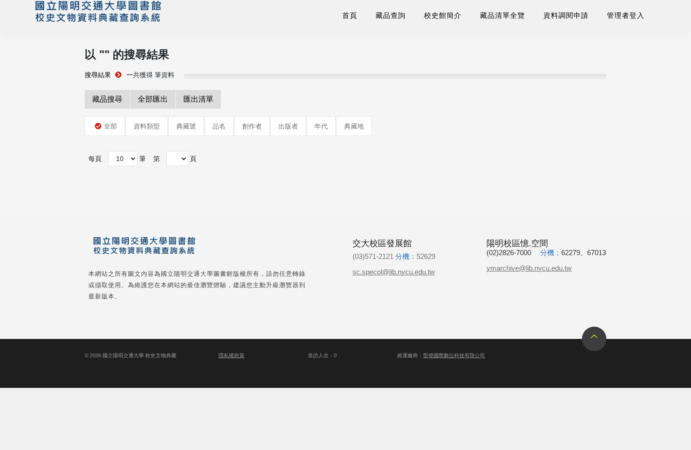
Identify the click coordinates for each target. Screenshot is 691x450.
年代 (321, 126)
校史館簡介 (443, 15)
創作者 (252, 126)
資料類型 (146, 126)
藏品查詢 (391, 15)
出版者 (288, 126)
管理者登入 (625, 15)
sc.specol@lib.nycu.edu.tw (394, 272)
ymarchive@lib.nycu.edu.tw (529, 268)
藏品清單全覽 (502, 15)
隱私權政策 (231, 355)
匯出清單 (198, 99)
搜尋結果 (98, 75)
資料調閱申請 (566, 15)
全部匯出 (153, 99)
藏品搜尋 (107, 99)
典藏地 (354, 126)
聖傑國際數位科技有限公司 (454, 355)
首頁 (349, 15)
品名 (219, 126)
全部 (110, 126)
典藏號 (186, 126)
